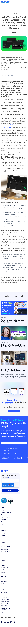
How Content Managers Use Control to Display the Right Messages (14, 68)
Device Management (6, 514)
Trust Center (4, 540)
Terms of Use (4, 595)
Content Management (6, 512)
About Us (3, 533)
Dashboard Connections (7, 517)
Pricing (2, 526)
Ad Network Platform (6, 553)
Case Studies (4, 581)
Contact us (18, 276)
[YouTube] (14, 622)
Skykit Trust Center (5, 612)
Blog (2, 579)
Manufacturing (4, 567)
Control (3, 127)
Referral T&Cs (4, 605)
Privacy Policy (4, 592)
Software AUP (4, 603)
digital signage (4, 136)
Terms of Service (5, 597)
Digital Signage (4, 549)
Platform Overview (5, 510)
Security (3, 521)
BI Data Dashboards (5, 551)
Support (3, 586)
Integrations (4, 524)
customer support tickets (7, 124)
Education (3, 572)
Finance (3, 565)
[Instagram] (11, 622)
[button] (25, 2)
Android (11, 127)
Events (2, 583)
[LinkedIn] (8, 622)
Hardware (3, 519)
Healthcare (3, 563)
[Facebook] (2, 622)
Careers (3, 535)
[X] (5, 622)
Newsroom (3, 537)
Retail (2, 570)
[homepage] (5, 2)
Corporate (3, 560)
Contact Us (3, 542)
